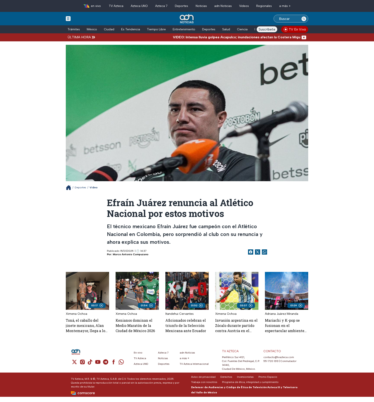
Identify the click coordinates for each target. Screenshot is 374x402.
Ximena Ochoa (76, 314)
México (92, 29)
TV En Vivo (297, 29)
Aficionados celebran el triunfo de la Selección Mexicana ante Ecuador (185, 325)
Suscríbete (267, 29)
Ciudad (109, 29)
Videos (244, 6)
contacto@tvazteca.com (278, 357)
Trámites (74, 29)
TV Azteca (116, 6)
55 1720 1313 (271, 361)
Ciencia (242, 29)
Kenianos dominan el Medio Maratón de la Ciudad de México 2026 (135, 325)
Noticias (201, 6)
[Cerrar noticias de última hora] (303, 37)
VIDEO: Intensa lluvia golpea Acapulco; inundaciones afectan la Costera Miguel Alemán (228, 37)
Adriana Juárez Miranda (281, 314)
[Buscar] (303, 18)
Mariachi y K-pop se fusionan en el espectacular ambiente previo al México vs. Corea (284, 325)
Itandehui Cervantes (179, 314)
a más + (285, 6)
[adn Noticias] (187, 19)
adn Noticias (223, 6)
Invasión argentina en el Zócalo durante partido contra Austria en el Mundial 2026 (236, 325)
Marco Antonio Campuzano (130, 254)
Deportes (181, 6)
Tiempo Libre (156, 29)
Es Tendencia (130, 29)
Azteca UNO (139, 6)
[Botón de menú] (68, 18)
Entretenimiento (184, 29)
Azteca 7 (161, 6)
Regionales (264, 6)
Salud (226, 29)
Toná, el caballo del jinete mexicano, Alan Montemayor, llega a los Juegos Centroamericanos (86, 325)
